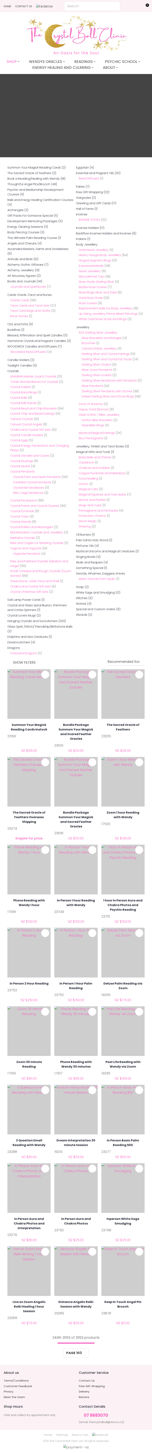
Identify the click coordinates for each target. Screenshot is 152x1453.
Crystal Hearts (20, 466)
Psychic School (121, 61)
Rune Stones (19, 316)
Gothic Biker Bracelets (97, 420)
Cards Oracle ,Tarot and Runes (29, 295)
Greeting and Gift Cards (93, 203)
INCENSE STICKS (89, 220)
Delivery (84, 1391)
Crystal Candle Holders (26, 435)
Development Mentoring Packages (32, 221)
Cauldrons (86, 462)
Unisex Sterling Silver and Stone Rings (108, 396)
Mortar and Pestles (92, 500)
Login (128, 6)
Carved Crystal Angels (26, 424)
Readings (83, 61)
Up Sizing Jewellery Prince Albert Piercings (108, 314)
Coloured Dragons (23, 653)
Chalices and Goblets (94, 468)
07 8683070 (96, 1415)
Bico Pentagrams (91, 438)
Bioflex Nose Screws (93, 287)
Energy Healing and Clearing (61, 67)
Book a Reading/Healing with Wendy (33, 179)
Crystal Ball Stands (23, 403)
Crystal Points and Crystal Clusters (34, 506)
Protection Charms (92, 516)
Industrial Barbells (91, 266)
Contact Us (23, 6)
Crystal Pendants (22, 471)
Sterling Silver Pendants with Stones (107, 391)
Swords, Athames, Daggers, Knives (100, 573)
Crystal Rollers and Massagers (31, 527)
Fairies (80, 186)
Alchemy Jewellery (20, 270)
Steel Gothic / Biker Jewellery (99, 415)
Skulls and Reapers (89, 562)
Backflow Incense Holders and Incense (103, 233)
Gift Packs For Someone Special (30, 216)
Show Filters (24, 662)
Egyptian (82, 167)
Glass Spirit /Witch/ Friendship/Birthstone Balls (39, 626)
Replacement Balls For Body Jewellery (106, 308)
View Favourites (136, 6)
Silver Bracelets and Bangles (102, 338)
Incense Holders (87, 228)
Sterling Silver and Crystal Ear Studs (107, 359)
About (109, 67)
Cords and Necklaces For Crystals (34, 382)
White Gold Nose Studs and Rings (103, 319)
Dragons (13, 648)
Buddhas (13, 330)
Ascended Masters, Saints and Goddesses (37, 249)
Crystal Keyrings (21, 461)
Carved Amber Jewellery (99, 348)
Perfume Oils (85, 546)
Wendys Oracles (45, 61)
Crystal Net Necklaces (28, 488)
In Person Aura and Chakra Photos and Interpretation (29, 1223)
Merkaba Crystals (22, 538)
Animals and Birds (20, 259)
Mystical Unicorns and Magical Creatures (105, 551)
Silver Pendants (92, 386)
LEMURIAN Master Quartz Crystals (33, 376)
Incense (81, 214)
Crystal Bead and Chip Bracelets (33, 408)
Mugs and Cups (90, 505)
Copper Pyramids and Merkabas (102, 473)
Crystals (13, 371)
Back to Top (80, 1435)
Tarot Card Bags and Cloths (30, 311)
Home (7, 6)
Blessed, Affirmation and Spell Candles (34, 335)
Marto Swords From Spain (97, 579)
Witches (81, 598)
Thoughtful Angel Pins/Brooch (28, 184)
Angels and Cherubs (22, 243)
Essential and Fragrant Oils (95, 173)
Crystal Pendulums (23, 500)
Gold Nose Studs (91, 298)
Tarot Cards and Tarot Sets (29, 305)
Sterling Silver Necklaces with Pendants (109, 380)
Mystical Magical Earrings (97, 433)
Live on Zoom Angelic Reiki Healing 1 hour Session (29, 1306)
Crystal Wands (20, 522)
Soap (80, 587)
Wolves (81, 604)
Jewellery (82, 327)
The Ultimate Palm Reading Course (32, 238)
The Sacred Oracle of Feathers (29, 173)
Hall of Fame (85, 209)
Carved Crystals (21, 419)
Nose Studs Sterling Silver (96, 282)
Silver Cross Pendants (97, 370)
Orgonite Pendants (26, 554)
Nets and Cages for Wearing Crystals (36, 543)
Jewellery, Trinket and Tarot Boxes (100, 446)
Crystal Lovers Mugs (21, 615)
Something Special (89, 568)
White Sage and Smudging (95, 592)
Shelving (85, 526)
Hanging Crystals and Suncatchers (32, 621)
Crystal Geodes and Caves (29, 455)
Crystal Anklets (20, 387)
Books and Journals (21, 281)
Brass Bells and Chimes (95, 457)
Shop (12, 61)
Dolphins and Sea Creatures (27, 637)
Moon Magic (88, 521)
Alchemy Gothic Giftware (25, 265)
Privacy (8, 1391)
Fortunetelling (88, 478)
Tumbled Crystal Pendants (32, 482)
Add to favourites (45, 675)
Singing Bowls (85, 557)
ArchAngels (15, 210)
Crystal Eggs (19, 440)
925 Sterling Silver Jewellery (98, 332)
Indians (81, 239)
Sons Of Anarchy (91, 404)
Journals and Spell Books (28, 287)
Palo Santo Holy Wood (92, 540)
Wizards (81, 615)
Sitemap (62, 1435)
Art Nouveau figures (21, 276)
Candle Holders (18, 360)
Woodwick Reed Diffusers (28, 352)
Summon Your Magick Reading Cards (34, 167)
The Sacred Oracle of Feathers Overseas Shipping (29, 817)
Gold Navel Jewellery (94, 250)
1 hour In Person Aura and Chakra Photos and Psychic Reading (123, 905)
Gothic (84, 484)
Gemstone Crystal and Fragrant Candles (36, 341)
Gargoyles (83, 198)
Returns (84, 1397)
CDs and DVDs (17, 324)
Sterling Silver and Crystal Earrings (106, 354)
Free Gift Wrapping (89, 192)
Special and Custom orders (95, 609)
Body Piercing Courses (23, 232)
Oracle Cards (19, 300)
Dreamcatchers (18, 642)
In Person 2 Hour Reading (29, 983)
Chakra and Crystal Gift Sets (30, 430)
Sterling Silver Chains (96, 364)
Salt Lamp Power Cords (24, 600)
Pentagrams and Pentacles (98, 510)
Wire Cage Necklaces (28, 493)
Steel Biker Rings (93, 425)
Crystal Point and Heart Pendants (37, 477)
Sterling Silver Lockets (97, 375)
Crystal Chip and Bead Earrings (32, 413)
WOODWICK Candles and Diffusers (32, 346)
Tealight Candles (19, 365)
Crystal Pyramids (22, 511)
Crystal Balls (18, 398)
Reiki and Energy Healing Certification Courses (40, 200)
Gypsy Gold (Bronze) (94, 409)
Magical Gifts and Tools (93, 452)
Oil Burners (83, 535)
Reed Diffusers (89, 178)
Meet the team (14, 1397)
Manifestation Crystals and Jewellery (36, 532)
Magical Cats (88, 489)
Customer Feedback (18, 1386)
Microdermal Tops (92, 276)
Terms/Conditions (16, 1381)
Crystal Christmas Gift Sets (29, 592)
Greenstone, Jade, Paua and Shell (34, 581)
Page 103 (74, 1352)
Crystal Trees (19, 516)
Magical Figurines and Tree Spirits (102, 494)
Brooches (88, 343)
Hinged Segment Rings (95, 260)
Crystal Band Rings (23, 392)
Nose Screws (88, 303)
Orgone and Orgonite (26, 548)
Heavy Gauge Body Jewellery (100, 255)
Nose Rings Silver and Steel (98, 292)
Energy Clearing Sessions (25, 227)
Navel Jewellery (90, 271)
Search (115, 6)
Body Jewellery (87, 244)
